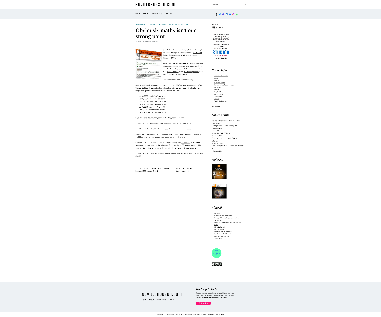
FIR (139, 137)
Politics (216, 90)
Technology (218, 96)
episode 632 (185, 142)
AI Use (218, 314)
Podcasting (172, 24)
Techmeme (218, 238)
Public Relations (219, 92)
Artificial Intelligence (221, 76)
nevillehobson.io (219, 295)
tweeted (180, 69)
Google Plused (172, 72)
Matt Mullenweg (219, 229)
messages (191, 72)
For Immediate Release (158, 24)
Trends (216, 99)
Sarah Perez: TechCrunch (222, 234)
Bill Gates (217, 213)
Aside (216, 78)
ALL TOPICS (216, 106)
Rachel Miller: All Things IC (223, 232)
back (197, 72)
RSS (222, 314)
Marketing (217, 87)
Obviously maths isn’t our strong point (166, 33)
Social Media (183, 24)
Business (217, 80)
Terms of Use (206, 314)
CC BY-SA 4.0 (197, 314)
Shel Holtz (167, 50)
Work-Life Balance (220, 101)
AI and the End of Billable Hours (223, 133)
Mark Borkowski (219, 227)
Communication (142, 24)
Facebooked (197, 69)
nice (185, 72)
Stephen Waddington (221, 236)
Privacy (213, 314)
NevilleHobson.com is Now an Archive (226, 121)
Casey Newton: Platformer (223, 216)
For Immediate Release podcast (224, 85)
